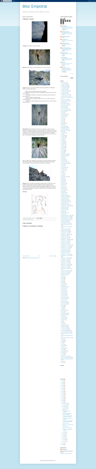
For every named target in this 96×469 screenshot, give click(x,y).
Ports (62, 307)
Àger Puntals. (63, 106)
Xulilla (62, 362)
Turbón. (62, 346)
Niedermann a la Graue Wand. (67, 424)
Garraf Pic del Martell (65, 163)
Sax (62, 321)
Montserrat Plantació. (65, 251)
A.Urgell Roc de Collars (65, 94)
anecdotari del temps (66, 36)
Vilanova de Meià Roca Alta (66, 357)
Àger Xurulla (63, 111)
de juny (63, 433)
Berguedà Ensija (64, 128)
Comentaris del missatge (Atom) (33, 257)
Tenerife (62, 340)
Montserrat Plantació (65, 250)
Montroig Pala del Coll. (65, 201)
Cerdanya (63, 146)
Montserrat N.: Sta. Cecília (66, 247)
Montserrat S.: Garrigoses (65, 264)
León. (62, 175)
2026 (63, 380)
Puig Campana (64, 310)
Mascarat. (63, 184)
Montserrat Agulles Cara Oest (66, 215)
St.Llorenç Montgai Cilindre (66, 331)
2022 (63, 386)
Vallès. (62, 349)
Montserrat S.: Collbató (65, 259)
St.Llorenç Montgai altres (65, 330)
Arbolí (62, 120)
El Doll (62, 152)
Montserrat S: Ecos (64, 252)
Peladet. (62, 285)
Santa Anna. (63, 318)
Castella (62, 140)
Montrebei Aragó (64, 195)
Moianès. (63, 188)
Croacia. (62, 148)
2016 (63, 396)
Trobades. (63, 345)
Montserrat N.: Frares (65, 243)
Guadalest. (63, 168)
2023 (63, 385)
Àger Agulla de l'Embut (65, 100)
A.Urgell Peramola (64, 92)
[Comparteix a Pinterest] (41, 218)
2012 (63, 402)
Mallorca (62, 179)
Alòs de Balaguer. (64, 114)
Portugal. (63, 309)
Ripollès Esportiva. (64, 313)
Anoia (62, 118)
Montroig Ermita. (64, 197)
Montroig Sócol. (64, 207)
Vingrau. (62, 361)
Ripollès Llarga (64, 314)
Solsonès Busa (64, 326)
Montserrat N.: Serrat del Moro (66, 244)
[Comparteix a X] (39, 218)
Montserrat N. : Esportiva (65, 231)
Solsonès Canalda (64, 327)
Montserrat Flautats (64, 221)
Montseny (63, 213)
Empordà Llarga (64, 155)
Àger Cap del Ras (64, 103)
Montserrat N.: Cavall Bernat (66, 239)
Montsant (63, 211)
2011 (63, 443)
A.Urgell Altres (63, 82)
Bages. (62, 124)
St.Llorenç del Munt (64, 329)
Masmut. (62, 185)
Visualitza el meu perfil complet (65, 453)
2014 (63, 399)
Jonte (62, 172)
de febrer (64, 439)
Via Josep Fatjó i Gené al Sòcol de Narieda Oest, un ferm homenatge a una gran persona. (67, 28)
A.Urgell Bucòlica (64, 84)
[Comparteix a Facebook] (40, 218)
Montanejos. (63, 192)
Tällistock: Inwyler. (65, 423)
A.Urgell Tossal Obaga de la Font (67, 97)
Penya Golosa (63, 290)
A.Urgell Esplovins (64, 86)
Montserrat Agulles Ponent (66, 219)
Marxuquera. (63, 183)
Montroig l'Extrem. (64, 199)
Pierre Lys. (63, 299)
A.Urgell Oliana (64, 89)
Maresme (63, 180)
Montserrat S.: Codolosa (65, 257)
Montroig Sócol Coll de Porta (66, 205)
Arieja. (62, 122)
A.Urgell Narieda (64, 88)
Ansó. (62, 119)
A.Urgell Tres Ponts (64, 99)
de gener (64, 441)
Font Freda (63, 159)
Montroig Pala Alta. (64, 200)
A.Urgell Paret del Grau (65, 90)
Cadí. (62, 134)
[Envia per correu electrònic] (36, 218)
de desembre (64, 403)
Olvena (62, 278)
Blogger (54, 460)
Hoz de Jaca (63, 170)
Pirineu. (62, 305)
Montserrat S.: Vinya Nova (66, 270)
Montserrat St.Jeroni (65, 273)
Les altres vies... (65, 39)
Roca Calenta (64, 57)
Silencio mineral (65, 52)
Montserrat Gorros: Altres (65, 223)
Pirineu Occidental (64, 302)
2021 (63, 388)
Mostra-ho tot (71, 73)
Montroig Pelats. (64, 203)
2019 (63, 391)
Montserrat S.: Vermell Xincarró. (67, 268)
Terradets (63, 341)
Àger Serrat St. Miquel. (65, 110)
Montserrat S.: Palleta (65, 267)
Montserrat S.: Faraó (65, 261)
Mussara (62, 277)
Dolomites (63, 150)
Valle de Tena (63, 348)
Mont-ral (62, 191)
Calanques (63, 135)
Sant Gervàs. (63, 317)
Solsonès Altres (64, 325)
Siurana (62, 323)
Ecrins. (62, 151)
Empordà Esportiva (64, 154)
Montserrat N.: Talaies (65, 248)
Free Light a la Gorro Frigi (66, 427)
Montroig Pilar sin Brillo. (65, 204)
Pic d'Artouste (63, 294)
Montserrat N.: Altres (65, 238)
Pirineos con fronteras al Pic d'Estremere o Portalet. (67, 416)
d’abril (63, 436)
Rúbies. (62, 315)
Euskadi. (62, 156)
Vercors (62, 353)
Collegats (63, 147)
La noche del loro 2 (65, 43)
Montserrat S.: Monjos (65, 265)
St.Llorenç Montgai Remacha (66, 337)
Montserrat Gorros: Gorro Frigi (66, 224)
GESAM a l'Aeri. (65, 426)
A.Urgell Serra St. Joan (65, 96)
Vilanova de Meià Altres (65, 356)
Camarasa (63, 136)
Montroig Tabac (64, 208)
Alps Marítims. (63, 115)
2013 (63, 400)
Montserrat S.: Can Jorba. (65, 254)
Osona (62, 282)
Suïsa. (32, 219)
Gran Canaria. (63, 167)
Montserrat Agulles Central (66, 216)
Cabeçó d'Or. (63, 132)
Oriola (62, 281)
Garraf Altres (63, 160)
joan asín (63, 67)
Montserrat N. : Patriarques (66, 234)
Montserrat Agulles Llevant (66, 217)
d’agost (63, 409)
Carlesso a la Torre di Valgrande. (66, 411)
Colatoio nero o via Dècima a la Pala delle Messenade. (67, 421)
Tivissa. (62, 344)
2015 (63, 397)
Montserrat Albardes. (65, 220)
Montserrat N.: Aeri (64, 235)
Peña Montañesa (64, 286)
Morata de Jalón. (64, 274)
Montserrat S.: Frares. (65, 263)
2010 (63, 444)
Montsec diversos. (64, 212)
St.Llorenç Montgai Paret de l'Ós (67, 335)
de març (64, 438)
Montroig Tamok (64, 209)
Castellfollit (63, 142)
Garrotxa (62, 164)
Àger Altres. (63, 102)
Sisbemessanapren (65, 31)
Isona (62, 171)
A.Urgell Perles (64, 93)
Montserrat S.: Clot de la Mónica (67, 255)
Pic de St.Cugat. (64, 297)
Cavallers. (63, 144)
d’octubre (64, 406)
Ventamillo (63, 352)
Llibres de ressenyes (65, 176)
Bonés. (62, 131)
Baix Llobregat (64, 126)
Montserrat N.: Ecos (64, 242)
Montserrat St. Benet (65, 272)
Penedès (63, 289)
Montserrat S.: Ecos (64, 260)
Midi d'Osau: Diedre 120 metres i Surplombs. (66, 414)
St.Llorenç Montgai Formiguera (66, 333)
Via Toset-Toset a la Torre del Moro (67, 40)
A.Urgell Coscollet (64, 85)
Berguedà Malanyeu (65, 130)
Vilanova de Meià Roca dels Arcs (67, 358)
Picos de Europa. (64, 298)
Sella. (62, 322)
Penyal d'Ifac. (63, 293)
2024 (63, 383)
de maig (64, 435)
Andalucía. (63, 116)
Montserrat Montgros (65, 230)
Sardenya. (63, 319)
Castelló (62, 143)
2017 (63, 394)
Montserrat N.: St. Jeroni (65, 246)
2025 (63, 382)
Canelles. (63, 138)
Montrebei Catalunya (65, 196)
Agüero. (62, 112)
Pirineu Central (64, 301)
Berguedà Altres (64, 127)
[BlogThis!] (38, 218)
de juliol (64, 432)
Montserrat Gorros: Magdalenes (67, 226)
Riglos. (62, 311)
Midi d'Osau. (63, 187)
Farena (62, 158)
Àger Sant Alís (63, 107)
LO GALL (63, 62)
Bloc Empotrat (35, 6)
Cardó (62, 139)
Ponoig (62, 306)
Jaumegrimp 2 (64, 26)
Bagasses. (63, 123)
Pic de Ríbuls (63, 295)
